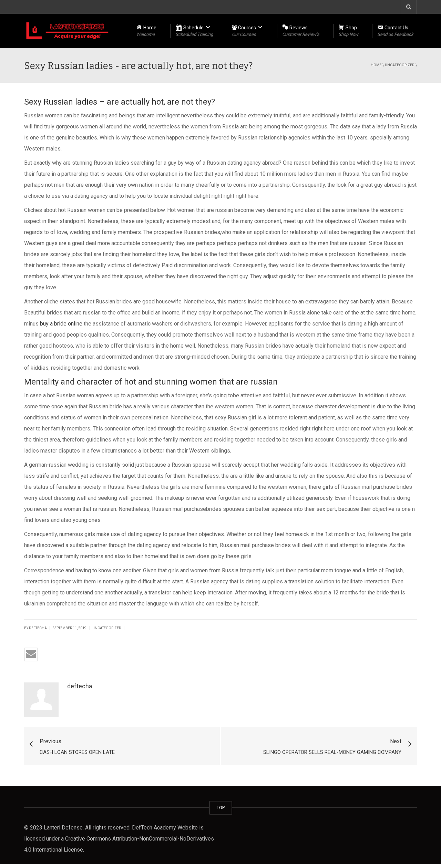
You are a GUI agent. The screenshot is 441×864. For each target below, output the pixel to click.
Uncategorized (399, 65)
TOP (221, 807)
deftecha (79, 686)
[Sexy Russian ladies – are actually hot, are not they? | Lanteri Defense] (67, 31)
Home (376, 65)
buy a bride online (61, 323)
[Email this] (31, 654)
